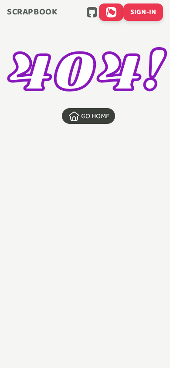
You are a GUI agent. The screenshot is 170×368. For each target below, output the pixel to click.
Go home (95, 116)
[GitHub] (92, 12)
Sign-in (143, 12)
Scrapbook (32, 12)
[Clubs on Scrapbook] (111, 12)
